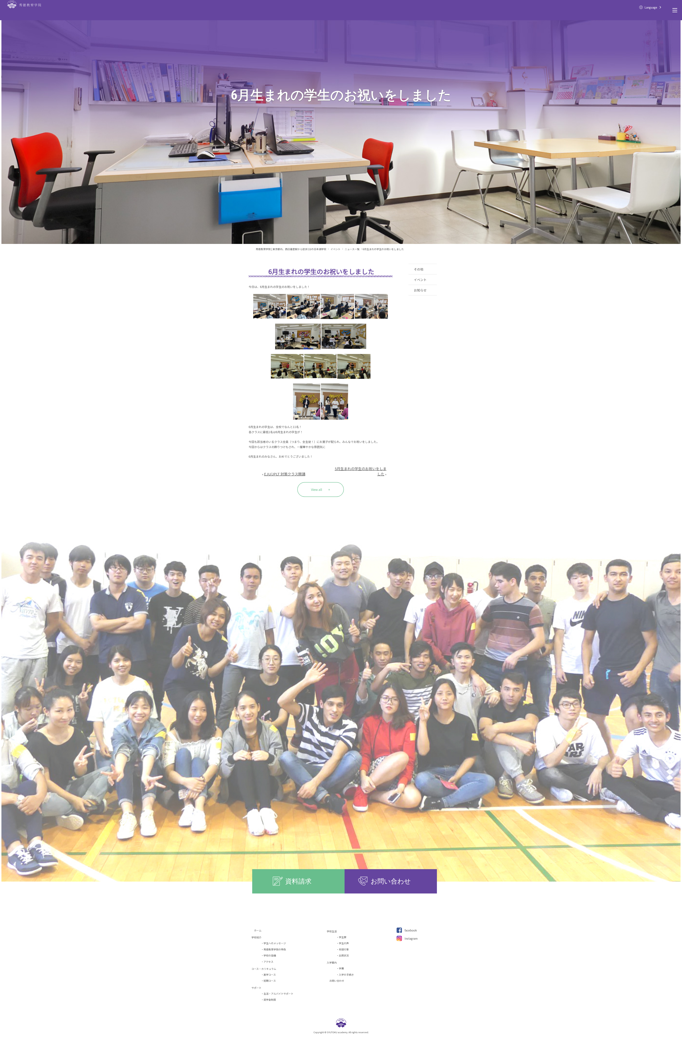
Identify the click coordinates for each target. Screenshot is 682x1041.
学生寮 (342, 937)
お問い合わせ (338, 980)
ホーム (258, 930)
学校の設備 (270, 955)
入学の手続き (346, 974)
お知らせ (420, 290)
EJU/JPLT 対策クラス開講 (284, 473)
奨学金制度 (270, 999)
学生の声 (344, 943)
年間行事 (344, 949)
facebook (411, 930)
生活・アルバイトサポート (278, 993)
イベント (420, 279)
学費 (341, 968)
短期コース (270, 980)
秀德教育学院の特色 (275, 949)
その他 (418, 269)
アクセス (268, 961)
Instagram (411, 938)
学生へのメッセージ (275, 943)
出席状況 (344, 955)
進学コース (270, 974)
